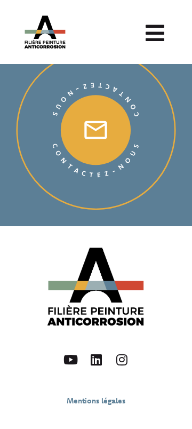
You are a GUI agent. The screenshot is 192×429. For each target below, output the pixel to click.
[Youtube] (70, 359)
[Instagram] (121, 359)
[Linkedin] (96, 359)
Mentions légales (96, 401)
